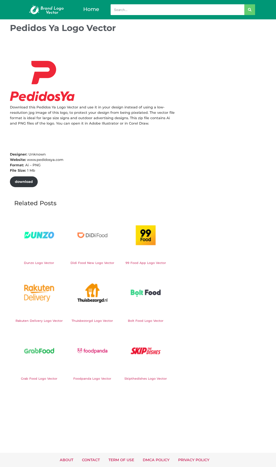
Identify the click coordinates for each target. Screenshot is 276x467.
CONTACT (91, 460)
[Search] (249, 9)
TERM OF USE (121, 460)
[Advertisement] (88, 48)
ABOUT (66, 460)
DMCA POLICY (156, 460)
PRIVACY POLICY (193, 460)
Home (91, 9)
